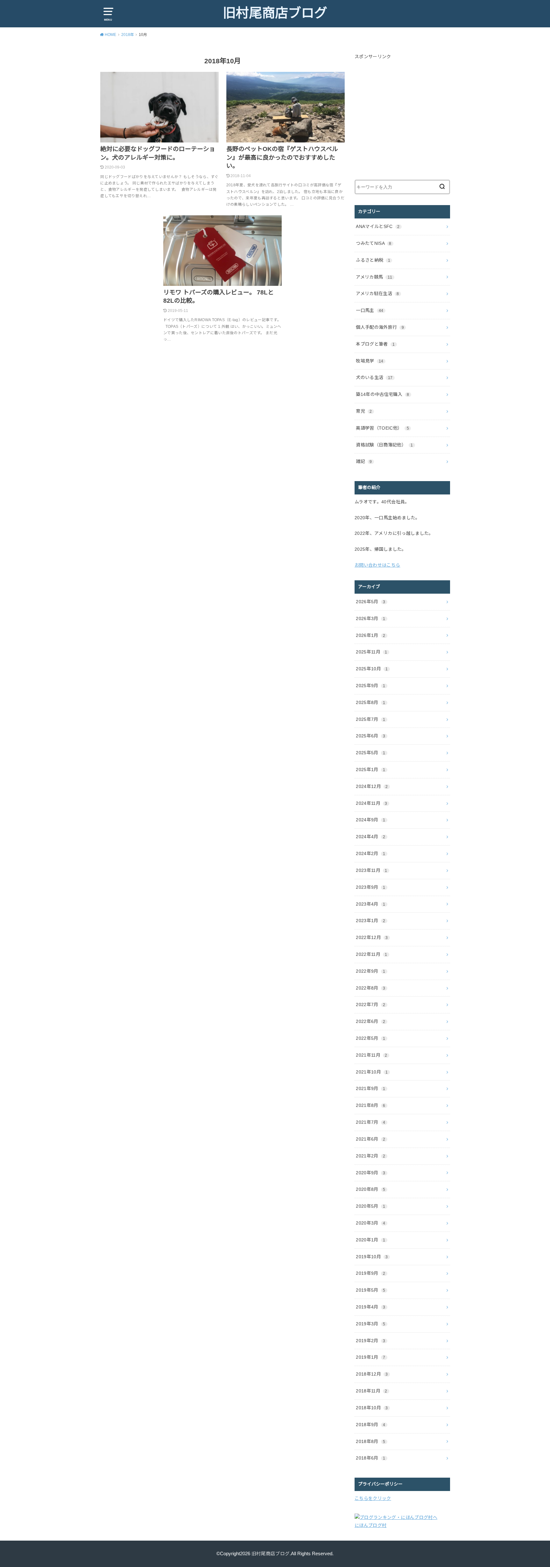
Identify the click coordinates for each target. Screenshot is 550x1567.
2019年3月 (370, 1323)
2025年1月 (370, 769)
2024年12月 (372, 786)
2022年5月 (370, 1038)
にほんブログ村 (370, 1525)
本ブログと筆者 (375, 344)
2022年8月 (370, 988)
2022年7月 (370, 1004)
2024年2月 (370, 853)
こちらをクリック (373, 1498)
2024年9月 (370, 819)
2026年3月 (370, 618)
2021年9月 (370, 1088)
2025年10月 (372, 668)
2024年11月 (371, 803)
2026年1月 (370, 635)
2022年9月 (370, 971)
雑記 (364, 461)
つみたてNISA (373, 243)
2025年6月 (370, 735)
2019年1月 (370, 1357)
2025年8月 (370, 702)
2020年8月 (370, 1189)
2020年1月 (370, 1239)
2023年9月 (370, 887)
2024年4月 (370, 836)
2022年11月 (371, 954)
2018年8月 (370, 1441)
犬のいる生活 (374, 377)
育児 (364, 411)
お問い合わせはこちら (377, 565)
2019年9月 (370, 1273)
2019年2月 (370, 1340)
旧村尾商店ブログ (275, 13)
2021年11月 (371, 1055)
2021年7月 (370, 1122)
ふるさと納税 (373, 260)
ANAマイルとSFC (377, 226)
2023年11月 (371, 870)
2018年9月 (370, 1424)
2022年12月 (372, 937)
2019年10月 (372, 1256)
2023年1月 (370, 920)
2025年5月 (370, 752)
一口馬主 (369, 310)
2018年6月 (370, 1457)
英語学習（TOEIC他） (382, 428)
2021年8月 (370, 1105)
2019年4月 (370, 1306)
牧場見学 (369, 360)
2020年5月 (370, 1206)
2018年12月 (372, 1374)
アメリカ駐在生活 (377, 293)
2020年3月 (370, 1222)
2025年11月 (371, 651)
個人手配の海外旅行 (380, 327)
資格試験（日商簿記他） (384, 444)
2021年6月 (370, 1139)
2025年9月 (370, 685)
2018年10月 (372, 1407)
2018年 (127, 35)
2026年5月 (370, 601)
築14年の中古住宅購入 (382, 394)
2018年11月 (371, 1390)
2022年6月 (370, 1021)
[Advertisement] (408, 121)
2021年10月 (372, 1071)
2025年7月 (370, 719)
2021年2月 (370, 1155)
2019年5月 (370, 1290)
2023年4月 (370, 904)
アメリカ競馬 (374, 277)
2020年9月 (370, 1172)
